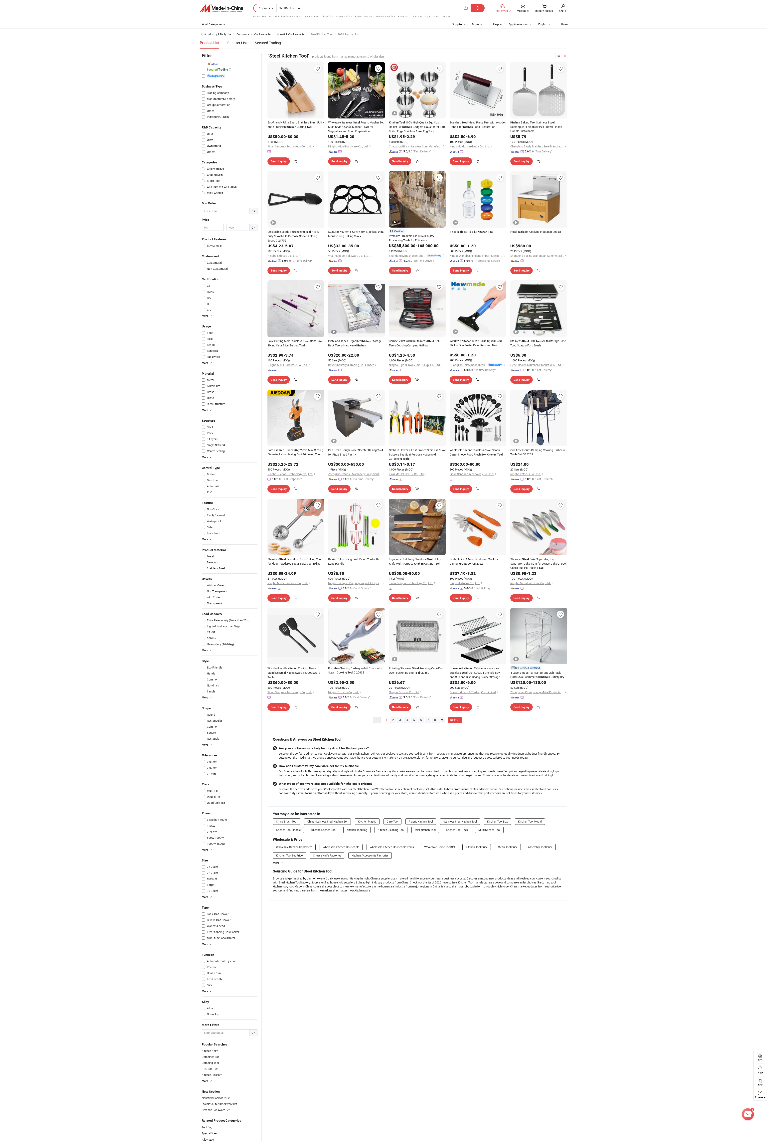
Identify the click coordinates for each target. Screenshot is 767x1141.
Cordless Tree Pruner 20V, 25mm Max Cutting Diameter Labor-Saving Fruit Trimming (295, 452)
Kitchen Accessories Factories (370, 855)
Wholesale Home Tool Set (439, 847)
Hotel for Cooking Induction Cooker (535, 232)
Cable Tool (416, 16)
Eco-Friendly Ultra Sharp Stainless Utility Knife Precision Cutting (295, 124)
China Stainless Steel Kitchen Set (327, 821)
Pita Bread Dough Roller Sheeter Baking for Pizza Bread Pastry (355, 452)
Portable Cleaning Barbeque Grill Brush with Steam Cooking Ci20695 (355, 670)
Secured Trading (268, 42)
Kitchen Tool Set (364, 16)
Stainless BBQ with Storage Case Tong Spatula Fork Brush (538, 343)
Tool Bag (207, 1127)
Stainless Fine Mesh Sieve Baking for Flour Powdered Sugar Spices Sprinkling (294, 561)
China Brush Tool (286, 821)
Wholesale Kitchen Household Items (392, 847)
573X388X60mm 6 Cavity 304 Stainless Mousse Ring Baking (356, 234)
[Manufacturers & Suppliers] (221, 8)
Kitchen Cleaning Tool (391, 830)
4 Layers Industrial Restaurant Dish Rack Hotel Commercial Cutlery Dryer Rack (538, 675)
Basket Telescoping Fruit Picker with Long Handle (353, 561)
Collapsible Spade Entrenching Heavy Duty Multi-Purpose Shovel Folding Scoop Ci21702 (293, 236)
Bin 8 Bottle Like (472, 232)
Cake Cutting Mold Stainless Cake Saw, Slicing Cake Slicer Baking (295, 343)
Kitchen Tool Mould (530, 821)
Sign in (563, 10)
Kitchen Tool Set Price (289, 855)
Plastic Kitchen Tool (421, 821)
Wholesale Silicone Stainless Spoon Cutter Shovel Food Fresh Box (476, 452)
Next (453, 720)
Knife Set (403, 16)
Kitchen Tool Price (477, 847)
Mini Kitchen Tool (425, 830)
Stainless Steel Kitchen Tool (460, 821)
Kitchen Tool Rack (457, 830)
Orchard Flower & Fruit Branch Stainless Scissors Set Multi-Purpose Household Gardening (417, 454)
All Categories (213, 24)
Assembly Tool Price (540, 847)
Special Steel (209, 1133)
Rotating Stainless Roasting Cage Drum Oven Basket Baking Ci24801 (417, 670)
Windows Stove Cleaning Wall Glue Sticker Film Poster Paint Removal (476, 343)
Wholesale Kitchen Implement (294, 847)
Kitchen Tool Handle (288, 830)
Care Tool (392, 821)
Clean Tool (327, 16)
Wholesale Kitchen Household (341, 847)
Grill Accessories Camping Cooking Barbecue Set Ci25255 (537, 452)
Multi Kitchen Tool (489, 830)
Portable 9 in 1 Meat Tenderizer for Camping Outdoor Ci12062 (474, 561)
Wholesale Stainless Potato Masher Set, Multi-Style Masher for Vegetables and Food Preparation (356, 126)
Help (496, 24)
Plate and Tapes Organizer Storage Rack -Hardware (355, 343)
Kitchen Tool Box (497, 821)
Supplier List (237, 42)
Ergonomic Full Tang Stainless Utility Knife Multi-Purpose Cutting (415, 561)
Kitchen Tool (311, 16)
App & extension (519, 24)
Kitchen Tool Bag (357, 830)
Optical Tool (431, 16)
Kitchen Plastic (367, 821)
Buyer (475, 24)
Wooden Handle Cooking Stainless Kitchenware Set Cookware (293, 672)
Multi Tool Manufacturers (288, 16)
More (276, 862)
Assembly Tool (344, 16)
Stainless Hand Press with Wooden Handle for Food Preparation (478, 124)
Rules (564, 24)
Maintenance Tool (385, 16)
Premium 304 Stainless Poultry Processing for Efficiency (411, 238)
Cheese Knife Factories (327, 855)
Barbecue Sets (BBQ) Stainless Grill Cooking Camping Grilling (414, 343)
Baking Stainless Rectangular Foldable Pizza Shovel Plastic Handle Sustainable (536, 126)
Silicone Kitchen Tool (323, 830)
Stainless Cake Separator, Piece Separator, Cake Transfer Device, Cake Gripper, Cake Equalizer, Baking (538, 563)
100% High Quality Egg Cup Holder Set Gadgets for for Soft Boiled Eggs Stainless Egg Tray (417, 126)
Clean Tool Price (508, 847)
